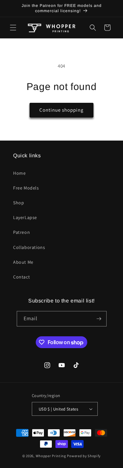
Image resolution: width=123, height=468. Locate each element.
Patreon (21, 232)
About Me (23, 262)
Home (19, 173)
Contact (21, 277)
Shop (18, 203)
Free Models (26, 188)
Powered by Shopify (84, 456)
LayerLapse (25, 217)
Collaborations (29, 247)
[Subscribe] (99, 318)
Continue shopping (61, 110)
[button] (13, 27)
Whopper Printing (51, 456)
